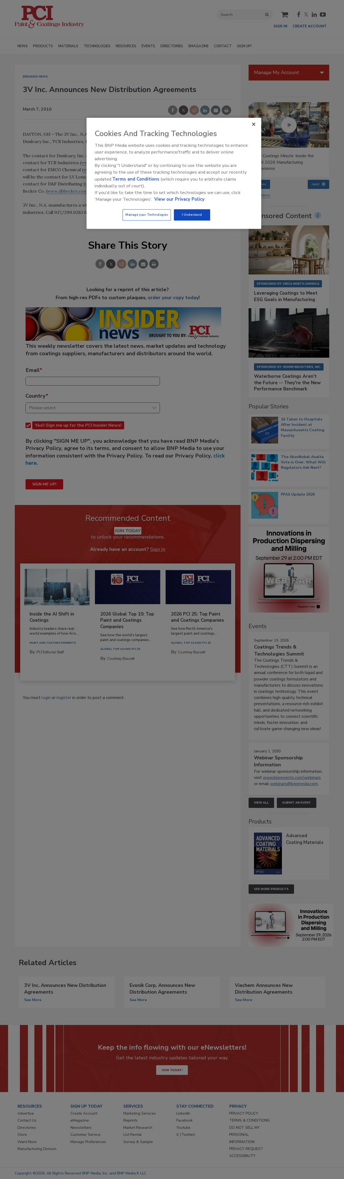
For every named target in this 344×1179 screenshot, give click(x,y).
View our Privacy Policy (179, 199)
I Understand (192, 215)
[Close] (254, 124)
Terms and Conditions (135, 179)
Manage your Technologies (147, 215)
